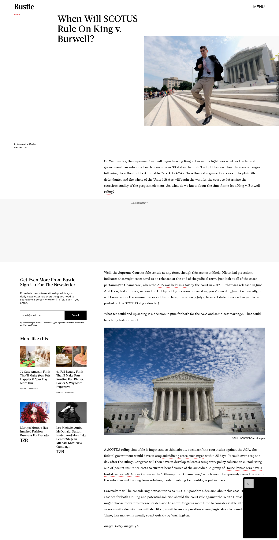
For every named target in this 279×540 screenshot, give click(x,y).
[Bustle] (24, 6)
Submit (76, 315)
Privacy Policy (30, 325)
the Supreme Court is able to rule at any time (146, 272)
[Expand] (247, 480)
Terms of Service (76, 322)
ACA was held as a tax (173, 285)
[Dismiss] (273, 480)
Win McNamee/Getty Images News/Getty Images (277, 81)
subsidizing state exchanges (183, 455)
